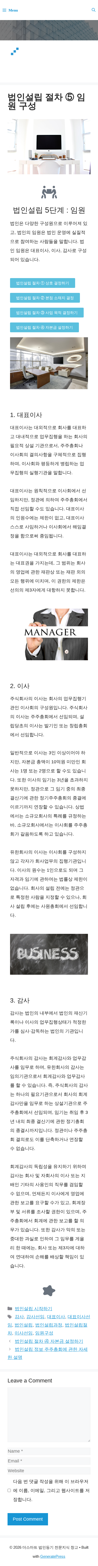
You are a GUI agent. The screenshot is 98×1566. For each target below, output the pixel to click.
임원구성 (44, 1333)
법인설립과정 (48, 1325)
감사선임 (35, 1316)
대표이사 (56, 1316)
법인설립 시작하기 (33, 1308)
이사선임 (24, 1333)
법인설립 (24, 1325)
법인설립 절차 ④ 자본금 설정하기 (49, 1341)
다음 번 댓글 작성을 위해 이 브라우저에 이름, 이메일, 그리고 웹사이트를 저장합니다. (51, 1490)
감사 (19, 1316)
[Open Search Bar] (93, 10)
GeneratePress (52, 1556)
